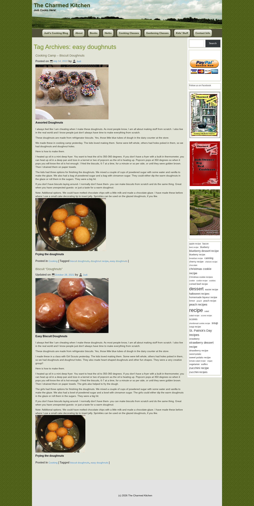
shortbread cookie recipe (199, 323)
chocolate (193, 265)
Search (213, 43)
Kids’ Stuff (182, 33)
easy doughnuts (118, 261)
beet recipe (194, 247)
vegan (209, 361)
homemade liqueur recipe (203, 297)
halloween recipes (199, 293)
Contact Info (202, 33)
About (79, 33)
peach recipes (198, 304)
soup (215, 323)
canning (208, 258)
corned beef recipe (198, 284)
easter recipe (211, 289)
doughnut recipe (100, 261)
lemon (192, 301)
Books (93, 33)
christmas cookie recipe (200, 271)
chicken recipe (211, 262)
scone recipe (206, 315)
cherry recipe (196, 261)
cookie (192, 281)
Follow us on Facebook (200, 85)
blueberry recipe (197, 254)
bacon (206, 243)
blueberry (204, 247)
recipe (196, 310)
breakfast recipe (196, 258)
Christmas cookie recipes (201, 277)
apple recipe (195, 244)
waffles (204, 364)
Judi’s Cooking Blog (56, 33)
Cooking (53, 261)
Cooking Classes (129, 33)
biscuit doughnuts (79, 261)
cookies (212, 281)
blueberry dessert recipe (204, 250)
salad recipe (194, 315)
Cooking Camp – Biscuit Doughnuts (59, 55)
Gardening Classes (157, 33)
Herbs (108, 33)
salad (206, 311)
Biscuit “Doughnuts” (49, 269)
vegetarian (194, 364)
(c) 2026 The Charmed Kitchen (135, 495)
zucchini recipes (198, 372)
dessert (196, 288)
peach (199, 301)
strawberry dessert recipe (201, 344)
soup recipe (195, 326)
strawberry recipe (198, 350)
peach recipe (209, 300)
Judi (79, 61)
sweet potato (195, 354)
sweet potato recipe (200, 357)
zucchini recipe (199, 368)
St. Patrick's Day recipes (200, 333)
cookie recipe (202, 281)
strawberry (194, 339)
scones (193, 319)
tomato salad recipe (197, 361)
